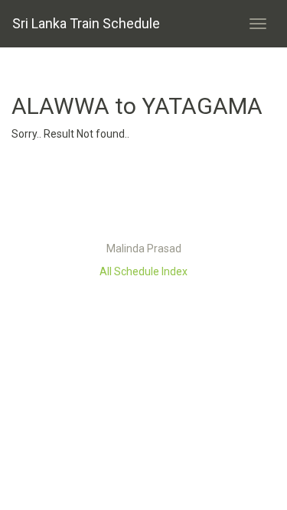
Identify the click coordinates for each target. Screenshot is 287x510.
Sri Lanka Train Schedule (86, 23)
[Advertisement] (143, 195)
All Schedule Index (143, 271)
